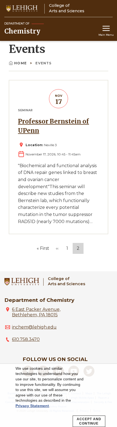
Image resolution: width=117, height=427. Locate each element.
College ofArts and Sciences (66, 281)
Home (21, 63)
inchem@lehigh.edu (34, 327)
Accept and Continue (89, 421)
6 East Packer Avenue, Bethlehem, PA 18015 (36, 312)
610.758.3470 (26, 339)
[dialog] (58, 395)
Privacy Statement (32, 406)
